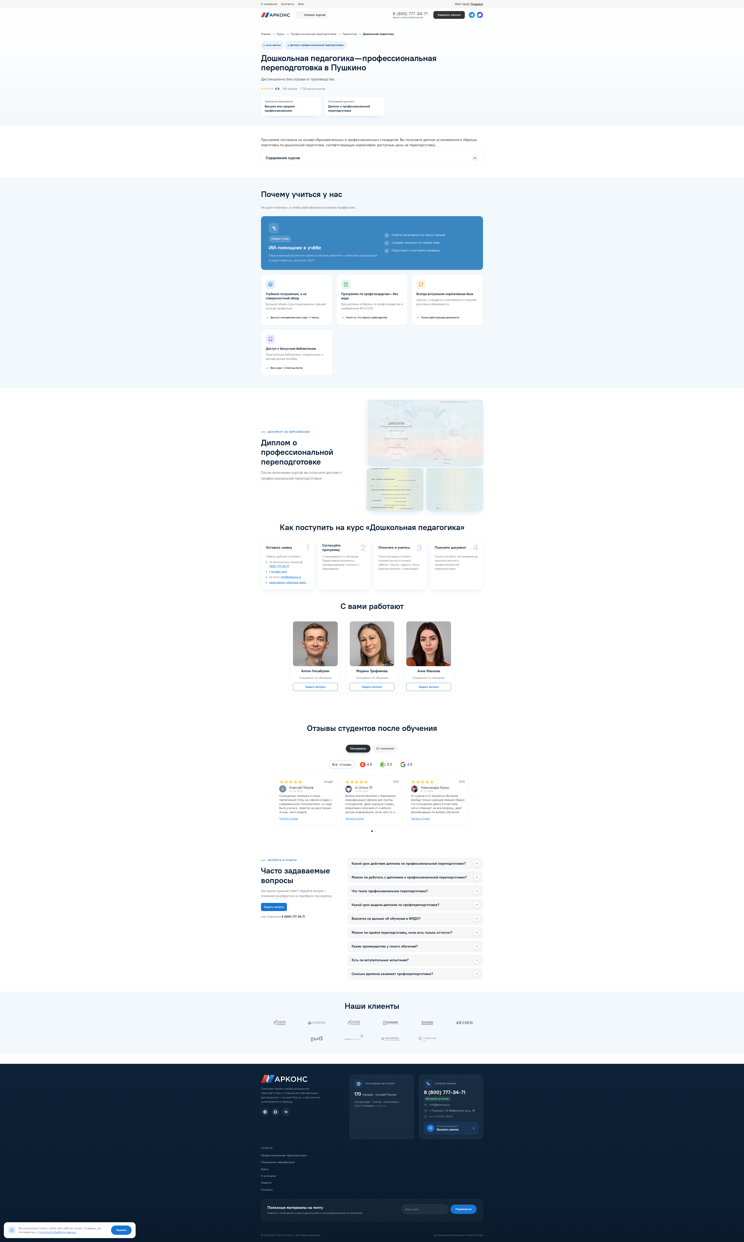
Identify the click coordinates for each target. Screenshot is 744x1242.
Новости (266, 1182)
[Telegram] (265, 1112)
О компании (269, 4)
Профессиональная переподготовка (284, 1155)
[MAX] (275, 1112)
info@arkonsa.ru (291, 577)
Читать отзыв (288, 818)
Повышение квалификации (278, 1162)
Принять (121, 1230)
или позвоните (283, 916)
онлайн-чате (279, 571)
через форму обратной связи (287, 582)
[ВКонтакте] (286, 1112)
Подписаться (464, 1209)
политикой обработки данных (57, 1232)
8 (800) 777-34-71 (410, 13)
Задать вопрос (315, 687)
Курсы (265, 1169)
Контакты (287, 4)
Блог (301, 4)
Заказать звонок (449, 15)
